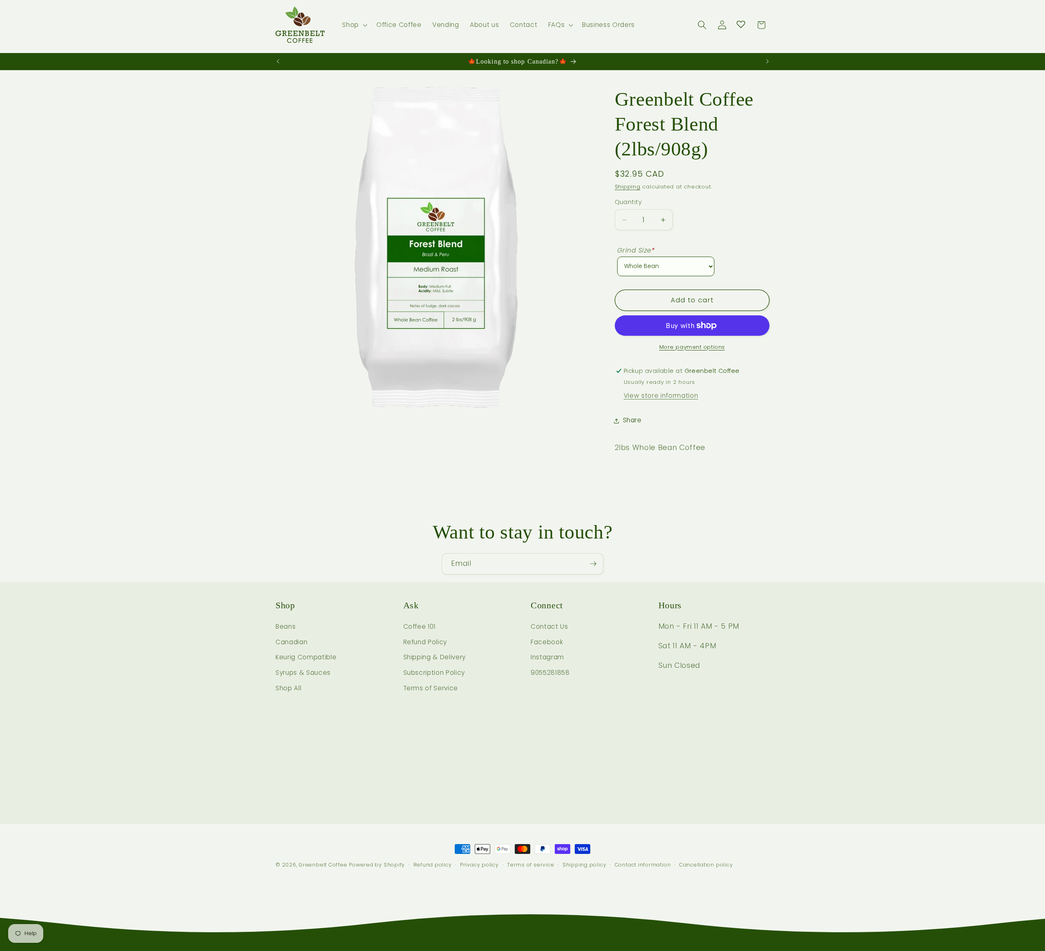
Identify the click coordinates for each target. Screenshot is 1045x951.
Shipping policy (585, 864)
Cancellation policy (706, 864)
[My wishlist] (741, 24)
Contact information (643, 864)
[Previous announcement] (278, 61)
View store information (661, 396)
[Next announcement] (767, 61)
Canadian (291, 642)
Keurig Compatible (306, 657)
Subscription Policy (434, 673)
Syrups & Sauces (303, 673)
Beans (286, 627)
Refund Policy (425, 642)
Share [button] (632, 420)
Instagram (547, 657)
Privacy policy (479, 864)
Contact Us (549, 627)
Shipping (627, 187)
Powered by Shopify (377, 864)
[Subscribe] (593, 563)
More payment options (692, 347)
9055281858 (550, 673)
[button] (354, 25)
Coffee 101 (419, 627)
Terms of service (530, 864)
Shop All (288, 688)
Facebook (547, 642)
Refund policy (433, 864)
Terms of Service (430, 688)
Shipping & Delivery (434, 657)
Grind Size (636, 250)
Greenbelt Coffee (323, 864)
